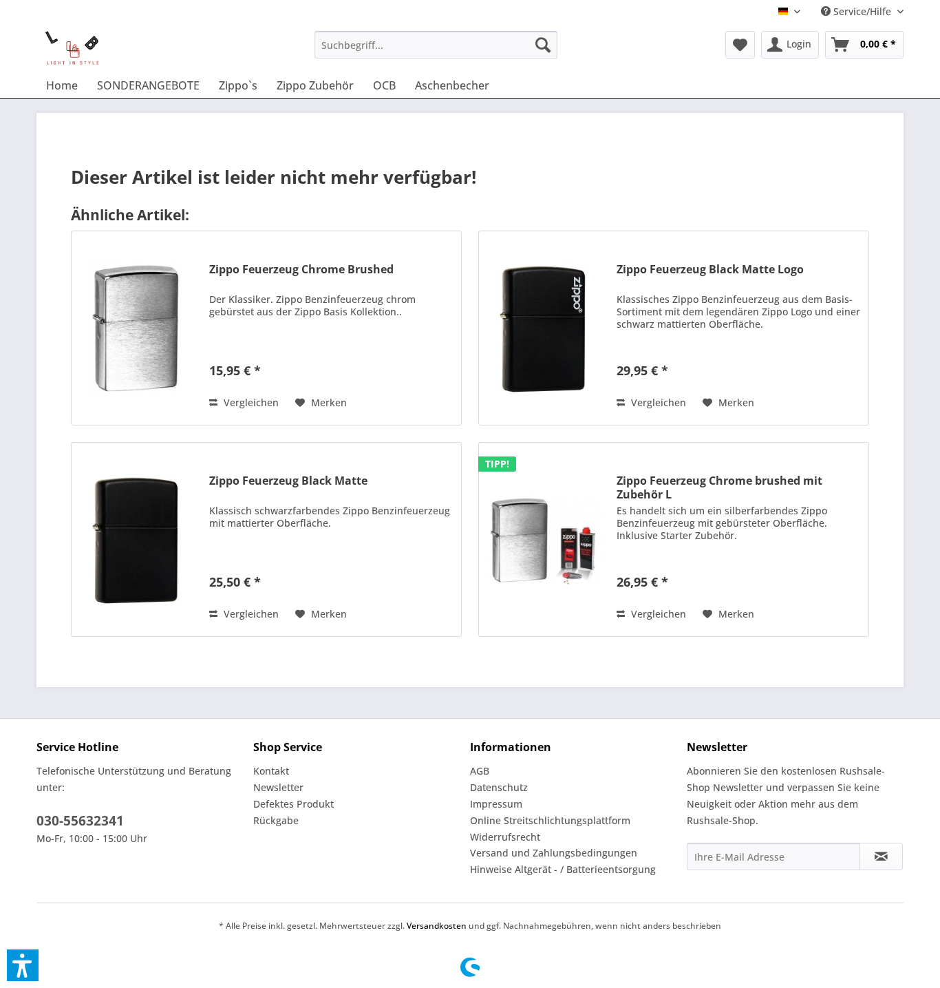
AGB (479, 770)
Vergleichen (250, 402)
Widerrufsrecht (505, 836)
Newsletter (278, 787)
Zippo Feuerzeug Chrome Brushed (301, 269)
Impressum (496, 803)
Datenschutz (499, 787)
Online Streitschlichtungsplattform (550, 820)
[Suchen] (542, 45)
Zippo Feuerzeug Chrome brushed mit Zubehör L (719, 487)
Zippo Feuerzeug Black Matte (288, 481)
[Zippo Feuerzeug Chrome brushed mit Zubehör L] (544, 539)
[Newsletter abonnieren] (881, 856)
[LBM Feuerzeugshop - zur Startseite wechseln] (71, 48)
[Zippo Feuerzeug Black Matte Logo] (544, 328)
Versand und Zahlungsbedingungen (553, 852)
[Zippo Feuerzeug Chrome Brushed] (136, 328)
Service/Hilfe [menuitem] (862, 11)
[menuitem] (435, 45)
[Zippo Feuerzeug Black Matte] (136, 539)
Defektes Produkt (293, 803)
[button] (23, 965)
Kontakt (271, 770)
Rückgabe (276, 820)
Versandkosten (437, 926)
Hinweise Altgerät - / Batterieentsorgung (563, 869)
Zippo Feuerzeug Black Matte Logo (710, 269)
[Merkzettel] (740, 45)
